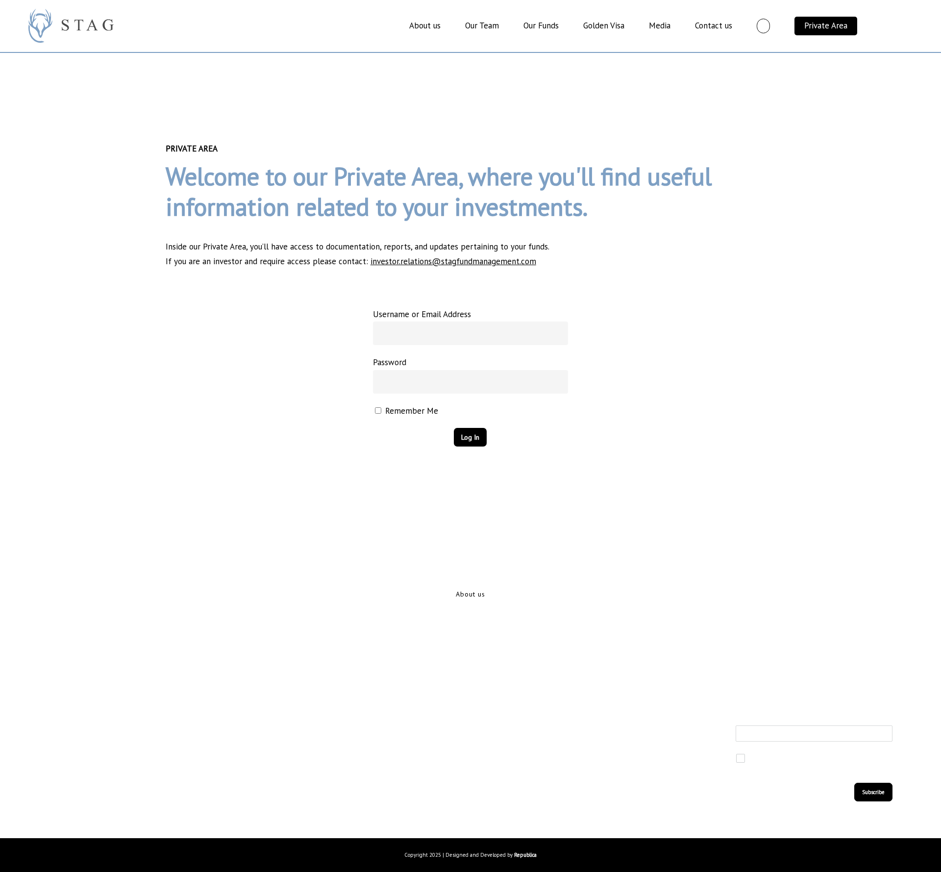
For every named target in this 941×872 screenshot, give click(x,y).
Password (389, 362)
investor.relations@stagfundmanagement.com (453, 261)
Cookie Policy (228, 802)
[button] (470, 594)
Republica (525, 854)
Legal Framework (413, 747)
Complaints (402, 802)
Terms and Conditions (243, 747)
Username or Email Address (422, 314)
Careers (395, 775)
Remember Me (410, 410)
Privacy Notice (230, 775)
